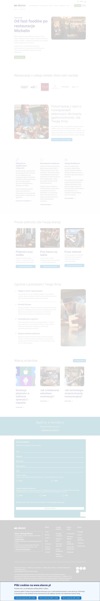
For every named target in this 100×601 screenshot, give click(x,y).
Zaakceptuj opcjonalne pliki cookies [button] (25, 598)
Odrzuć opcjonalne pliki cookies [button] (71, 598)
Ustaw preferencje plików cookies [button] (48, 598)
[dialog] (50, 591)
